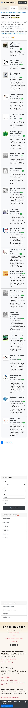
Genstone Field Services (15, 376)
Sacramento (6, 530)
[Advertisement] (14, 460)
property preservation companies (14, 683)
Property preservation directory (10, 680)
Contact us (14, 641)
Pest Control (6, 617)
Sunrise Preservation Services (17, 189)
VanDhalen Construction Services (14, 314)
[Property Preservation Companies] (8, 2)
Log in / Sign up (6, 677)
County (5, 488)
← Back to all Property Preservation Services (13, 12)
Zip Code (5, 500)
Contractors (6, 613)
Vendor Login (21, 2)
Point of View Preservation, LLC (16, 61)
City (4, 494)
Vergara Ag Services (17, 153)
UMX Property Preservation (15, 74)
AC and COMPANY (16, 271)
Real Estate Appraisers (9, 610)
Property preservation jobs (8, 659)
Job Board (5, 8)
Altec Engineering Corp (16, 292)
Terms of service (9, 638)
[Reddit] (17, 645)
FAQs (14, 635)
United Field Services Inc (17, 250)
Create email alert (7, 706)
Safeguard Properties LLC (17, 398)
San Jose (5, 526)
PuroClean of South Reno (17, 356)
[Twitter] (13, 645)
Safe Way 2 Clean (16, 168)
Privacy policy (19, 638)
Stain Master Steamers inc (14, 210)
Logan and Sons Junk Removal (17, 115)
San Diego (6, 534)
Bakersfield (6, 522)
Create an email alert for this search (13, 33)
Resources (23, 8)
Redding (5, 538)
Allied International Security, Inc (17, 229)
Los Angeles (6, 518)
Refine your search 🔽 (8, 37)
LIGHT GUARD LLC (16, 336)
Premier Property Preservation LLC (16, 132)
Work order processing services (10, 697)
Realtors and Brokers (8, 606)
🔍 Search (14, 508)
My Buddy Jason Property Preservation (16, 45)
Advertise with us (13, 632)
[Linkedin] (15, 645)
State (4, 481)
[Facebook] (10, 645)
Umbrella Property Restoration (16, 95)
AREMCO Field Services (15, 419)
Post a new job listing (7, 662)
